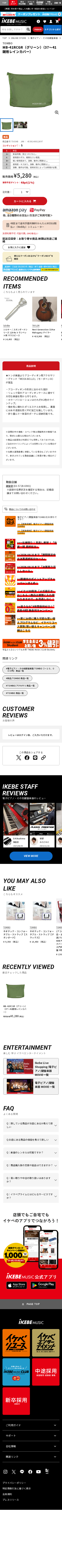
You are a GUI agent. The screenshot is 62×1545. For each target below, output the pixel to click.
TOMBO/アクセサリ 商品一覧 (21, 685)
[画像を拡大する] (56, 112)
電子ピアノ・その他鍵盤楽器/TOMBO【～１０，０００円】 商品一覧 (30, 669)
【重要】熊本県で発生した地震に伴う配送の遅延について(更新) (31, 8)
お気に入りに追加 (16, 247)
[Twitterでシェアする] (18, 757)
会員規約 (7, 1494)
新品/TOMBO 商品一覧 (18, 678)
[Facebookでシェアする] (26, 757)
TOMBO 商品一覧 (15, 693)
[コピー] (43, 757)
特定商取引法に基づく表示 (16, 1488)
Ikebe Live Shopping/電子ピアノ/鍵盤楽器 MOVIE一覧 (46, 1068)
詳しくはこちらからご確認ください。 (30, 1170)
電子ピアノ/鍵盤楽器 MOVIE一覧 (45, 1085)
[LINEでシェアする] (35, 757)
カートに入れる (22, 201)
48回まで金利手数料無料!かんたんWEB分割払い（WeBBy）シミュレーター (33, 225)
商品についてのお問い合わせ (22, 509)
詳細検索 (38, 29)
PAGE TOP (33, 1304)
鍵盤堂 (9, 486)
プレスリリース (10, 1500)
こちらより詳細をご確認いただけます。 (30, 1203)
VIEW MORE (31, 856)
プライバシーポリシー (14, 1483)
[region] (31, 999)
